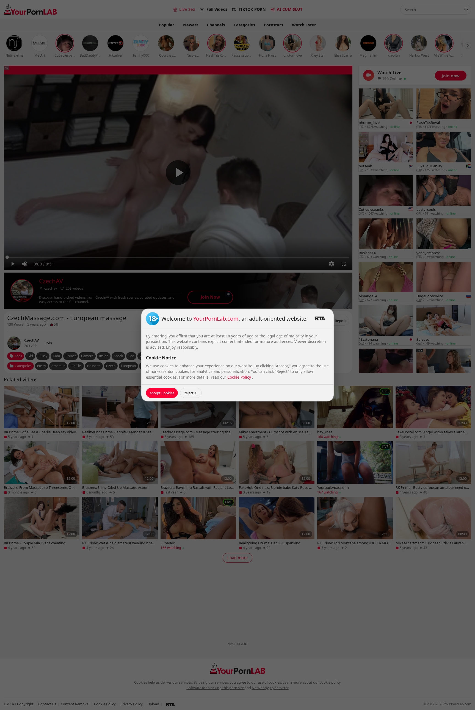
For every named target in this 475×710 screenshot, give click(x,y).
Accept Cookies (162, 392)
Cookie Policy (239, 377)
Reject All (191, 392)
